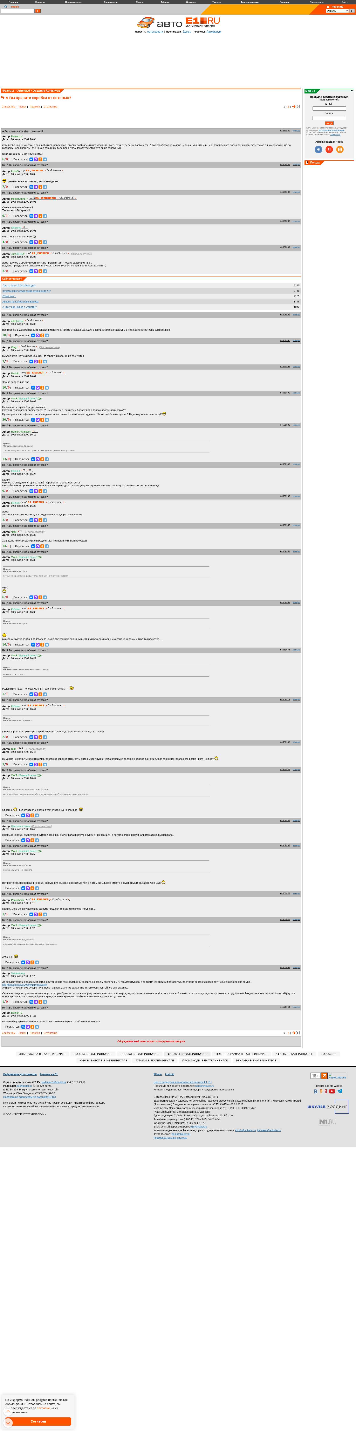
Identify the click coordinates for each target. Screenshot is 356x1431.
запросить (335, 134)
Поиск (22, 106)
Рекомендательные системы (170, 1137)
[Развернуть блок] (306, 163)
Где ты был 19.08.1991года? (19, 285)
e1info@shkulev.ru (245, 1130)
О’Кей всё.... (9, 296)
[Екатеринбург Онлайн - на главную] (202, 28)
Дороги (187, 31)
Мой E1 (310, 90)
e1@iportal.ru (24, 1085)
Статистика (50, 106)
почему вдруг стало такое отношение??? (26, 290)
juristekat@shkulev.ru (269, 1130)
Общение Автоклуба (46, 90)
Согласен (38, 1421)
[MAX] (36, 159)
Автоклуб (23, 90)
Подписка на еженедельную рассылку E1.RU (29, 1097)
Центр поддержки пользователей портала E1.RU (183, 1082)
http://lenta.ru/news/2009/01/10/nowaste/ (24, 984)
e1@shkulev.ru (198, 1126)
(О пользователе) (81, 254)
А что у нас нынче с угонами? (19, 307)
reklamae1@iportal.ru (54, 1082)
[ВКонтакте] (31, 159)
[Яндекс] (329, 149)
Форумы (8, 90)
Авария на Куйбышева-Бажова (20, 301)
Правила (35, 106)
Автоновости (155, 31)
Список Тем (8, 106)
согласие (43, 1408)
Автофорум (214, 31)
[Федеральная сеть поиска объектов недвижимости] (328, 1122)
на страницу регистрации (331, 130)
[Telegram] (45, 159)
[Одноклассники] (40, 159)
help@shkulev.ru (204, 1085)
